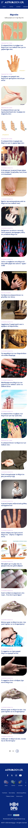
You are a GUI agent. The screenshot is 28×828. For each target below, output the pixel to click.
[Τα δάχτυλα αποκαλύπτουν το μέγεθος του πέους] (14, 280)
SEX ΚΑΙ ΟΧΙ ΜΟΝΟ (6, 292)
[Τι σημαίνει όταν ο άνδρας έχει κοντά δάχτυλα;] (14, 666)
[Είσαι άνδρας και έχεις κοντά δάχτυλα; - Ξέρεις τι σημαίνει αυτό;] (14, 518)
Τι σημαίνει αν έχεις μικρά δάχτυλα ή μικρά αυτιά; (10, 652)
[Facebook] (7, 776)
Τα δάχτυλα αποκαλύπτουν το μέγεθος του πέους (12, 296)
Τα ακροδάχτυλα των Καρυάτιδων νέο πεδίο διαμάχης (13, 354)
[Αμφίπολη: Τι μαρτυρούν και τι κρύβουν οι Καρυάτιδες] (14, 309)
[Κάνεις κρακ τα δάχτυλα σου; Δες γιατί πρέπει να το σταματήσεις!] (14, 607)
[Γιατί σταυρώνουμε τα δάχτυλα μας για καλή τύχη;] (14, 460)
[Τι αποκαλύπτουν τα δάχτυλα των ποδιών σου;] (14, 428)
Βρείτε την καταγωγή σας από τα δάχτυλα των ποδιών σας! (13, 202)
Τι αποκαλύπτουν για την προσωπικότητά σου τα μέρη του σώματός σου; (13, 112)
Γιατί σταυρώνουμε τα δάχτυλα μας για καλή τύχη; (12, 475)
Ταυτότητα (4, 792)
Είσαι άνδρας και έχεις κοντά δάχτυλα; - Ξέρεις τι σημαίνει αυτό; (12, 535)
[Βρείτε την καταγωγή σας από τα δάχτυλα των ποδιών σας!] (14, 187)
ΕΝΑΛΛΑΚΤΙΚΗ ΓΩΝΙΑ (6, 43)
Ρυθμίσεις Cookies (10, 796)
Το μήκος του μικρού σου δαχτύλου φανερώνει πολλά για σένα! (12, 78)
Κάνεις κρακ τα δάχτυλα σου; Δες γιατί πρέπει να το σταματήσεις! (13, 623)
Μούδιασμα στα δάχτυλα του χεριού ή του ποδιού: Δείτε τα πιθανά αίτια (12, 384)
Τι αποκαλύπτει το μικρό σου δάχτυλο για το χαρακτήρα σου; (12, 142)
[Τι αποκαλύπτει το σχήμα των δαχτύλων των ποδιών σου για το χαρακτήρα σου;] (14, 31)
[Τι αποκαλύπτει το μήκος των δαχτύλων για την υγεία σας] (14, 399)
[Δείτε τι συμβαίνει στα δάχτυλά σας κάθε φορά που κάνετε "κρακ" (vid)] (14, 247)
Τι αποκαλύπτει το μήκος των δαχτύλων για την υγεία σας (12, 415)
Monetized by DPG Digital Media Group (14, 819)
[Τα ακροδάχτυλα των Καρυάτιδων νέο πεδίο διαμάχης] (14, 339)
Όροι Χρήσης (12, 792)
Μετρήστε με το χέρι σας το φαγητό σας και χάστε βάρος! (12, 565)
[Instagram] (16, 776)
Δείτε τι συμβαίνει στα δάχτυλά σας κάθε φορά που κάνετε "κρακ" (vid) (13, 263)
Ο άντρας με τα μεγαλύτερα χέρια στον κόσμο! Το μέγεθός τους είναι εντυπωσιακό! (14, 172)
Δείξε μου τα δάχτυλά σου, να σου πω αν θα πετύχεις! (13, 740)
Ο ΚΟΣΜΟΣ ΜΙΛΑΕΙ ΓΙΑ (7, 168)
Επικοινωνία (19, 796)
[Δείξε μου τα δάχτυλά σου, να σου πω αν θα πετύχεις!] (14, 724)
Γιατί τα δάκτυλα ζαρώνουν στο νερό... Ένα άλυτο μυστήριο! (12, 594)
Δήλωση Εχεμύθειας (21, 792)
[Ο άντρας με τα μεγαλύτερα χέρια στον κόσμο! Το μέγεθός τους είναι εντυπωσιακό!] (14, 155)
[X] (12, 776)
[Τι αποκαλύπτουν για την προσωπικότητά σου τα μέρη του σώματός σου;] (14, 95)
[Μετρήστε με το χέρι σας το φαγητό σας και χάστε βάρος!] (14, 549)
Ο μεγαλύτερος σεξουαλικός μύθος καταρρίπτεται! (14, 504)
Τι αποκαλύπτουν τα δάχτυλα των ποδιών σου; (13, 444)
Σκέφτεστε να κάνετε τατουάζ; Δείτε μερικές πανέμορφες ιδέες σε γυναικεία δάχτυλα (13, 232)
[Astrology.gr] (14, 2)
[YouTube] (20, 776)
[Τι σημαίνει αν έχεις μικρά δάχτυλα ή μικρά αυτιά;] (14, 637)
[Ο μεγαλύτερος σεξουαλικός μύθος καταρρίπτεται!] (14, 489)
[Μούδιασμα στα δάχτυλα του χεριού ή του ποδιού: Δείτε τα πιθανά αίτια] (14, 368)
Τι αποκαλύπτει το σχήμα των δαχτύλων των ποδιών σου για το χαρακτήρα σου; (13, 47)
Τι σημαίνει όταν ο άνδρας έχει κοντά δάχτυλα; (12, 681)
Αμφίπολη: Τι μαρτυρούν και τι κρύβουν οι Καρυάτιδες (12, 325)
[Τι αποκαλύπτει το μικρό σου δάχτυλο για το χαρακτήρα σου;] (14, 126)
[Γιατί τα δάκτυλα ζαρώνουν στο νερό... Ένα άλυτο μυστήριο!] (14, 578)
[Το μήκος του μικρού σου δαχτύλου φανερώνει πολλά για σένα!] (14, 62)
